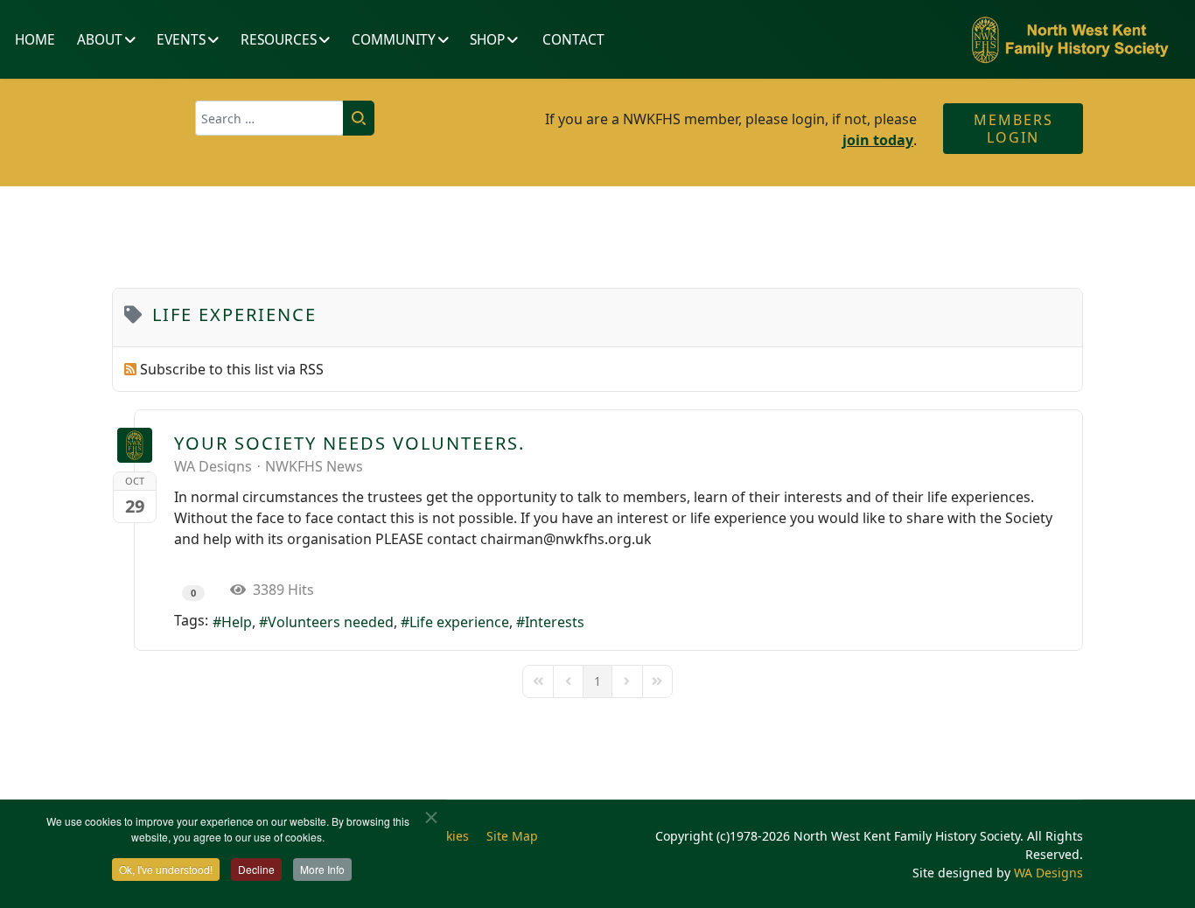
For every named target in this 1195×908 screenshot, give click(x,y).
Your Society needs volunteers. (349, 443)
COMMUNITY (394, 40)
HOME (35, 40)
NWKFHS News (314, 466)
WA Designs (213, 466)
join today (877, 140)
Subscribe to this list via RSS (232, 369)
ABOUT (99, 40)
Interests (554, 622)
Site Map (512, 836)
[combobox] (269, 118)
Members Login (1013, 128)
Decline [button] (256, 869)
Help (236, 622)
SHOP (487, 40)
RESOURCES (279, 40)
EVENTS (181, 40)
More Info (322, 869)
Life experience (459, 622)
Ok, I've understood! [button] (166, 869)
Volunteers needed (331, 622)
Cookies (446, 836)
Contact (573, 40)
